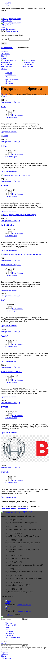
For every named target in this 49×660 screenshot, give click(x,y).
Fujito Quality (7, 225)
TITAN (4, 407)
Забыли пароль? (7, 48)
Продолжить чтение (9, 132)
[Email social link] (2, 13)
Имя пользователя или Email (12, 35)
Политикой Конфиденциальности (14, 508)
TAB (3, 300)
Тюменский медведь (11, 264)
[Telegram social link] (10, 13)
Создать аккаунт (12, 31)
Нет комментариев (24, 605)
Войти (4, 43)
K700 (3, 106)
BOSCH (5, 472)
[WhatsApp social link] (5, 13)
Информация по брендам (10, 102)
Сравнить (9, 635)
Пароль (4, 39)
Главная (4, 94)
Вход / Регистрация (13, 637)
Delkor (4, 146)
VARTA (4, 336)
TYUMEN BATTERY (11, 371)
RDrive (4, 185)
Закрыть (4, 643)
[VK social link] (7, 13)
